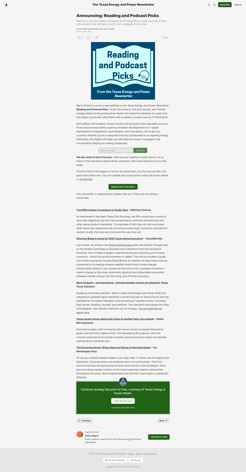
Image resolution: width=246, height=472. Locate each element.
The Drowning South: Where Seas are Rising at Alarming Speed (113, 347)
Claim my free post (123, 400)
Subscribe (225, 4)
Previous (86, 420)
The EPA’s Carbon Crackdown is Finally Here (102, 210)
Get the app (135, 460)
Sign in (238, 4)
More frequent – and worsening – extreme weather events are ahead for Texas (122, 282)
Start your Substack (116, 460)
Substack (110, 466)
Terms (138, 454)
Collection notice (150, 454)
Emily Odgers (109, 29)
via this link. (86, 179)
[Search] (208, 4)
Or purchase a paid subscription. (123, 407)
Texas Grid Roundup (120, 245)
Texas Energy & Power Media (88, 29)
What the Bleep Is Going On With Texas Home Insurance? (109, 238)
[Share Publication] (214, 4)
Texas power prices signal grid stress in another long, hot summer (115, 319)
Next (161, 420)
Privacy (131, 454)
